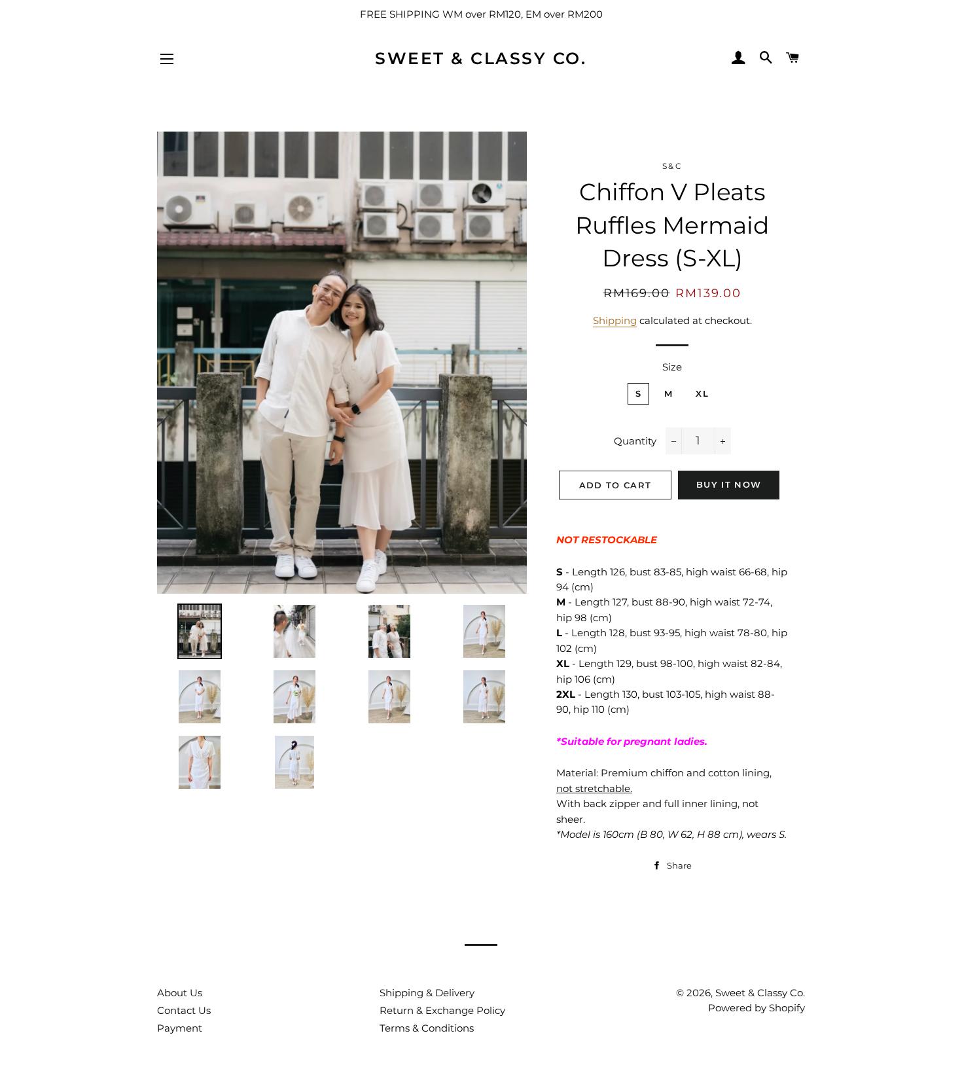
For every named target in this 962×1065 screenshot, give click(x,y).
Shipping (615, 320)
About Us (179, 992)
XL (702, 393)
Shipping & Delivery (427, 992)
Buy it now (728, 484)
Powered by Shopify (756, 1008)
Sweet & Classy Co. (480, 58)
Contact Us (184, 1010)
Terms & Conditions (427, 1028)
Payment (179, 1028)
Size (672, 367)
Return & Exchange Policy (442, 1010)
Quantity (635, 441)
